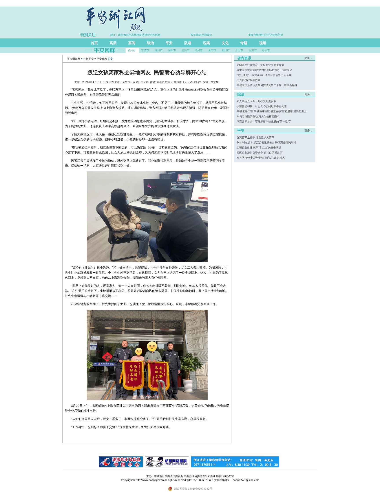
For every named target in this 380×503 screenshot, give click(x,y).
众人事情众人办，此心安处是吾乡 (256, 101)
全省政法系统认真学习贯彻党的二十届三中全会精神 (267, 85)
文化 (225, 43)
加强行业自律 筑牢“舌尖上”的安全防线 (259, 147)
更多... (308, 58)
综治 (150, 43)
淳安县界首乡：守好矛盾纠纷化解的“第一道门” (264, 121)
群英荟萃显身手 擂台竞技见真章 (255, 137)
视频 (262, 43)
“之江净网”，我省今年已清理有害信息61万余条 (264, 75)
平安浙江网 (73, 58)
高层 (113, 43)
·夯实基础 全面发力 (190, 34)
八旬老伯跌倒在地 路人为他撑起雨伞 (258, 116)
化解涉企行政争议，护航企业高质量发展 (260, 65)
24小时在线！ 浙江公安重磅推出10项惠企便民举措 (266, 142)
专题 (243, 43)
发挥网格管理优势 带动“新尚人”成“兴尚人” (261, 157)
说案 (206, 43)
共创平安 (88, 58)
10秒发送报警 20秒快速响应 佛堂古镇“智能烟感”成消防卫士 (272, 111)
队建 (187, 43)
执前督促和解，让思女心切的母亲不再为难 (262, 106)
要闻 (131, 43)
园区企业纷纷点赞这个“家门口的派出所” (260, 152)
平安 (169, 43)
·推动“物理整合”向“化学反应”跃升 (256, 34)
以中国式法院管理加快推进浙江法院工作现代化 (264, 70)
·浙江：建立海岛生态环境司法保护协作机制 (124, 34)
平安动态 (102, 58)
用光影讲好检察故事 (248, 80)
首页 (94, 43)
